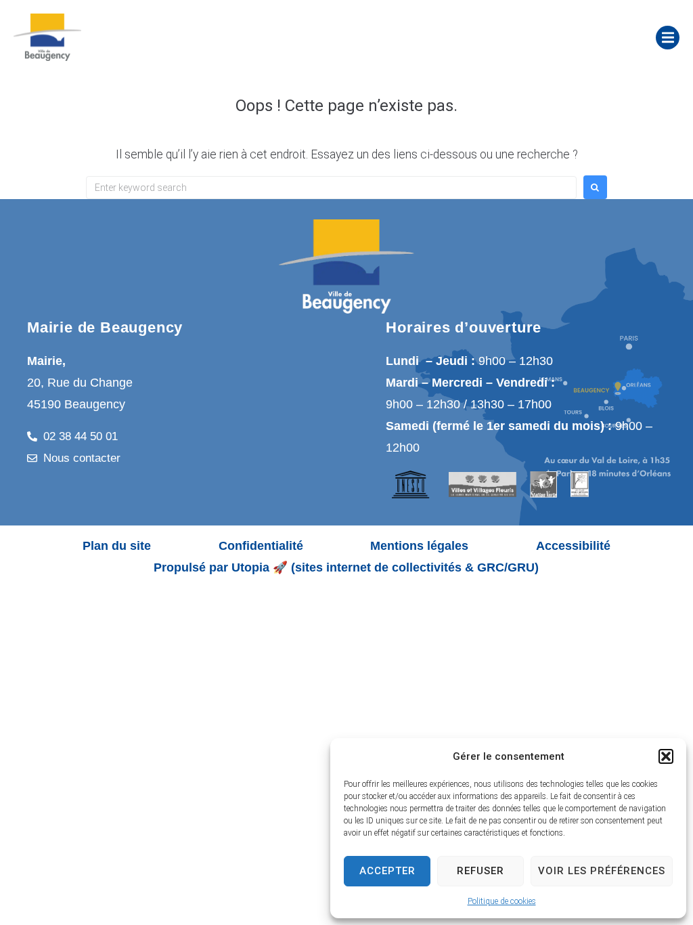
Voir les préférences (601, 871)
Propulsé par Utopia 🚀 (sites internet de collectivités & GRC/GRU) (346, 567)
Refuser (480, 871)
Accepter (387, 871)
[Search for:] (331, 187)
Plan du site (117, 546)
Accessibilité (573, 546)
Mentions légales (419, 546)
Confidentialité (261, 546)
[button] (666, 756)
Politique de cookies (502, 901)
